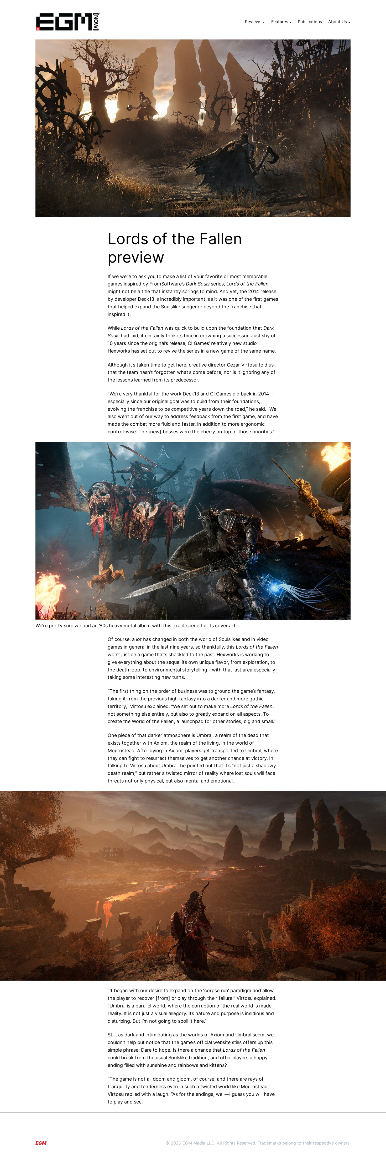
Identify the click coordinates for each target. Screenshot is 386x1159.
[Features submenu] (290, 22)
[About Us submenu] (349, 22)
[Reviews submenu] (263, 22)
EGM (40, 1143)
